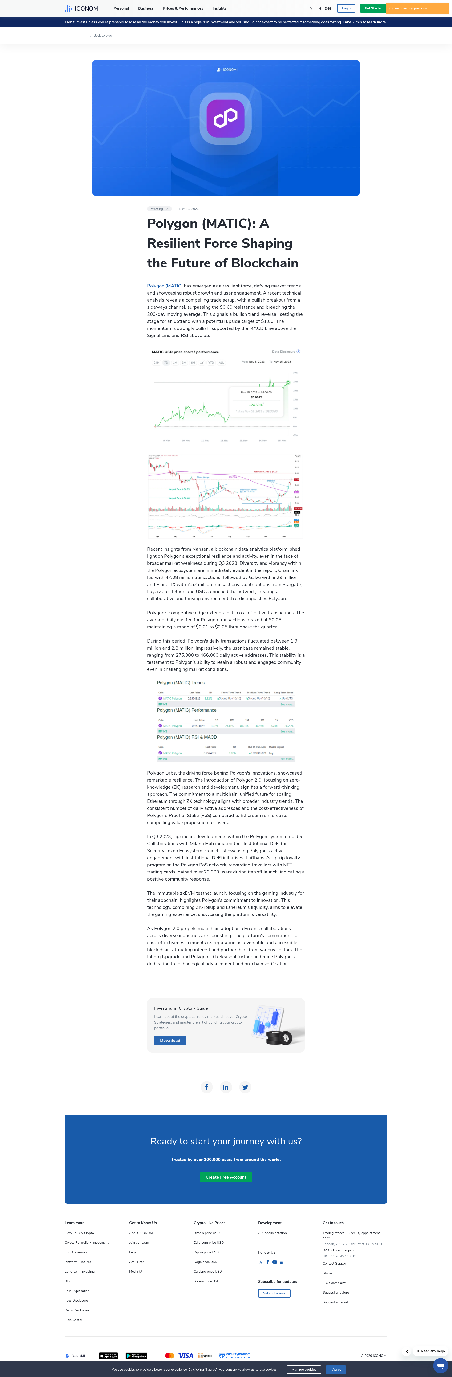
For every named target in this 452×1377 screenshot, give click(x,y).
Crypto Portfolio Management (87, 1242)
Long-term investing (80, 1271)
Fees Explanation (77, 1291)
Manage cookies (304, 1369)
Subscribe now (274, 1293)
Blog (68, 1281)
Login (346, 8)
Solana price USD (206, 1281)
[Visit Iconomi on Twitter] (260, 1262)
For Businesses (76, 1252)
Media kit (135, 1271)
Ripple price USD (206, 1252)
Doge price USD (205, 1262)
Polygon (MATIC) (165, 286)
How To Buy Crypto (79, 1233)
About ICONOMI (141, 1233)
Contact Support (335, 1263)
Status (327, 1273)
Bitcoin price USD (207, 1233)
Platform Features (78, 1262)
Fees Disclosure (76, 1300)
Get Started (373, 8)
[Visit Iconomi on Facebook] (267, 1262)
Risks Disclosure (77, 1310)
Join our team (139, 1242)
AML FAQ (136, 1262)
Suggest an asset (335, 1302)
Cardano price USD (208, 1271)
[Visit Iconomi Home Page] (82, 8)
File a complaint (334, 1283)
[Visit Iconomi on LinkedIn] (281, 1262)
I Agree (336, 1369)
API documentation (272, 1233)
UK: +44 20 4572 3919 (339, 1256)
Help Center (73, 1320)
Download (170, 1040)
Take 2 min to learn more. (365, 22)
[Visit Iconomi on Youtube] (274, 1262)
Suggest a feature (336, 1292)
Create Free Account (226, 1177)
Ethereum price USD (209, 1242)
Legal (133, 1252)
